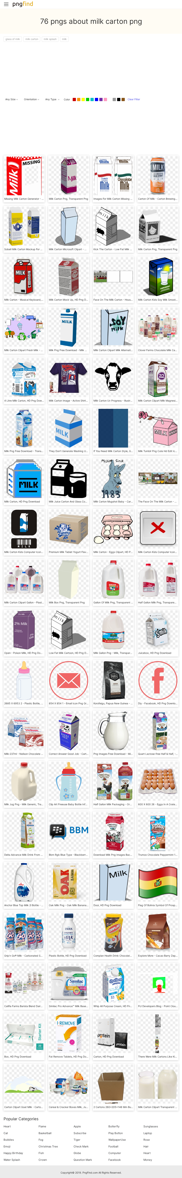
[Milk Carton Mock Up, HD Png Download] (69, 276)
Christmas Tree (48, 1146)
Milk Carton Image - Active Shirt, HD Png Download (78, 400)
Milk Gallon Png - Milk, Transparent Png (116, 652)
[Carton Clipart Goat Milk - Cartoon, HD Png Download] (24, 1083)
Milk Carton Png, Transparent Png (68, 198)
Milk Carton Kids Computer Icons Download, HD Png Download (40, 551)
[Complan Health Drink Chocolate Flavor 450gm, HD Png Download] (113, 932)
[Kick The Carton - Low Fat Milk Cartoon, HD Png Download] (113, 226)
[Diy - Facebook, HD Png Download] (158, 680)
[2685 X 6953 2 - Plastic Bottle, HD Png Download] (24, 680)
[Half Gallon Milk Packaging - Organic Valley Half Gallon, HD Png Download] (113, 781)
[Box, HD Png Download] (24, 1033)
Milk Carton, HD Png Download (22, 501)
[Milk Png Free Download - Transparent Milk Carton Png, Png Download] (24, 427)
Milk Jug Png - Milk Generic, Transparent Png (30, 804)
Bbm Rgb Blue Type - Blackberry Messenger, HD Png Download (86, 854)
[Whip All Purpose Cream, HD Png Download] (113, 983)
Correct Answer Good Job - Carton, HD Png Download (80, 753)
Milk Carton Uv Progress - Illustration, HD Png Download (126, 400)
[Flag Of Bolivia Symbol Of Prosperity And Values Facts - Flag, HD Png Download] (158, 882)
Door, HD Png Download (107, 905)
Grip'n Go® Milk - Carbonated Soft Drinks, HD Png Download (39, 955)
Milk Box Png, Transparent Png (67, 602)
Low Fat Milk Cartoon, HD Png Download (72, 652)
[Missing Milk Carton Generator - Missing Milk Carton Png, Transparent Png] (24, 175)
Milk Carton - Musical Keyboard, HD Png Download (33, 299)
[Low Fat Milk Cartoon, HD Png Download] (69, 629)
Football (113, 1146)
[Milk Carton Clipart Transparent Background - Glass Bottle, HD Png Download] (158, 1083)
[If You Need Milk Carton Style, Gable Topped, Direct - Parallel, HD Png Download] (113, 427)
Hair (146, 1146)
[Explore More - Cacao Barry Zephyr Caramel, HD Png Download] (158, 932)
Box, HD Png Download (17, 1056)
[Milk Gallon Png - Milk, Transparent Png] (113, 629)
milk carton (31, 39)
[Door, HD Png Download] (113, 882)
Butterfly (113, 1126)
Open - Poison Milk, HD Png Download (26, 652)
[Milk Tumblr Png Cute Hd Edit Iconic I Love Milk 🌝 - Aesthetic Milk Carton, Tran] (158, 427)
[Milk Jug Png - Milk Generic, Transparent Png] (24, 781)
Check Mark (81, 1146)
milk (64, 39)
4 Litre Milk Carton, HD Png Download (26, 400)
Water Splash (12, 1159)
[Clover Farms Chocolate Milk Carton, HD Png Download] (158, 327)
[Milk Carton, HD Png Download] (24, 478)
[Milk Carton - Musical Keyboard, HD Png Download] (24, 276)
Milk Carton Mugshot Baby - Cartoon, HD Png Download (126, 501)
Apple (77, 1126)
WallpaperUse (117, 1139)
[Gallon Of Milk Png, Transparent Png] (113, 579)
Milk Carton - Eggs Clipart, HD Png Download (119, 551)
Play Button (115, 1133)
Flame (42, 1126)
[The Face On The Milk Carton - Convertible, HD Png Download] (158, 478)
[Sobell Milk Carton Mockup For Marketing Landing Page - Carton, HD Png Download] (24, 226)
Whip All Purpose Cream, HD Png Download (118, 1006)
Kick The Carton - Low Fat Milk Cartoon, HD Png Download (127, 249)
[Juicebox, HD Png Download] (158, 629)
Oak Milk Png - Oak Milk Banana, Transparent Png (78, 905)
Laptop (147, 1133)
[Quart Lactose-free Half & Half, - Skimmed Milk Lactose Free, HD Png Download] (158, 730)
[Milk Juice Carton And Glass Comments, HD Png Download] (69, 478)
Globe (77, 1153)
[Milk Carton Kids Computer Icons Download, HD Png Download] (24, 528)
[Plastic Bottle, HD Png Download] (69, 932)
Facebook (114, 1159)
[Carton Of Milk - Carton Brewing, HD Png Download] (158, 175)
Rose (146, 1139)
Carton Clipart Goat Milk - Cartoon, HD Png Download (35, 1107)
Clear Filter (134, 99)
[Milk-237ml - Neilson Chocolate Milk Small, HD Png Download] (24, 730)
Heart (7, 1126)
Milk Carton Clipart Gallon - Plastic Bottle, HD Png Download (39, 602)
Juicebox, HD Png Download (154, 652)
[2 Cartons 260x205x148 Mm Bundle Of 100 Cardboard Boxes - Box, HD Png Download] (113, 1083)
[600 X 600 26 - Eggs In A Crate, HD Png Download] (158, 781)
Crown (43, 1159)
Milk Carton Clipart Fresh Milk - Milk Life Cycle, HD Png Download (42, 350)
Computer (114, 1153)
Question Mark (83, 1159)
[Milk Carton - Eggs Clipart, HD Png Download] (113, 528)
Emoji (7, 1146)
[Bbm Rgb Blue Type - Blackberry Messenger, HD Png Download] (69, 831)
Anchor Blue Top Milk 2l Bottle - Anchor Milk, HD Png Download (40, 905)
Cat (6, 1133)
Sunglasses (150, 1126)
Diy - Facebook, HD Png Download (158, 703)
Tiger (77, 1139)
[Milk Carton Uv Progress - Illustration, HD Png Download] (113, 377)
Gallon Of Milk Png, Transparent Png (114, 602)
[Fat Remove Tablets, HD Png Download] (69, 1033)
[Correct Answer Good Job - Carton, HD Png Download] (69, 730)
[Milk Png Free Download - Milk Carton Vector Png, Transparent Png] (69, 327)
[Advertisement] (91, 68)
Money (147, 1159)
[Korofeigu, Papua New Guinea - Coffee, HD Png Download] (113, 680)
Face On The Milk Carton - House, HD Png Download (124, 299)
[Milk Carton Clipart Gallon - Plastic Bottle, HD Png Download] (24, 579)
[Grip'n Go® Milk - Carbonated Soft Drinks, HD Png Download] (24, 932)
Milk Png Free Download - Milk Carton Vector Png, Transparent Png (88, 350)
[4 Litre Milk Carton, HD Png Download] (24, 377)
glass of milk (13, 39)
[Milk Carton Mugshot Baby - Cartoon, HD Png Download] (113, 478)
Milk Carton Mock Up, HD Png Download (72, 299)
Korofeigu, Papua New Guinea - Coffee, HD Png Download (127, 703)
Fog (41, 1139)
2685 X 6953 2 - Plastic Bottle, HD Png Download (33, 703)
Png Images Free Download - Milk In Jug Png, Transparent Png (130, 753)
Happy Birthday (13, 1153)
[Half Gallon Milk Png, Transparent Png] (158, 579)
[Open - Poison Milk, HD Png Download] (24, 629)
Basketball (45, 1133)
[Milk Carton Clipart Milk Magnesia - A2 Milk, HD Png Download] (158, 377)
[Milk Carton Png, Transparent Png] (69, 175)
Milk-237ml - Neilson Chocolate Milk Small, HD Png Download (39, 753)
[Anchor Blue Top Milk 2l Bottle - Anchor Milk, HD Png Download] (24, 882)
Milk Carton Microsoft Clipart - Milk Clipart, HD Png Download (84, 249)
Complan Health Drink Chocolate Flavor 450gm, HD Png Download (132, 955)
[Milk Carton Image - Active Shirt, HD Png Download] (69, 377)
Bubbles (9, 1139)
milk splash (50, 39)
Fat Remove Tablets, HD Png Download (72, 1056)
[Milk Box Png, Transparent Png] (69, 579)
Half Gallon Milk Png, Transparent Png (160, 602)
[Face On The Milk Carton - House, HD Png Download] (113, 276)
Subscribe (80, 1133)
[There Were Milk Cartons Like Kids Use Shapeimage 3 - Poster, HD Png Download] (158, 1033)
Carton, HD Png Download (108, 1056)
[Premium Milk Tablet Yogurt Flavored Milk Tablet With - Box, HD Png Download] (69, 528)
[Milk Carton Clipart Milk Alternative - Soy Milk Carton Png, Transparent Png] (113, 327)
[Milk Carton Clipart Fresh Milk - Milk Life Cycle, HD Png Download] (24, 327)
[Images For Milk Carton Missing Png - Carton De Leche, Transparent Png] (113, 175)
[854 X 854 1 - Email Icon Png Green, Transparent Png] (69, 680)
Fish (41, 1153)
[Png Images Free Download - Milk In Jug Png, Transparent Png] (113, 730)
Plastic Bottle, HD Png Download (68, 955)
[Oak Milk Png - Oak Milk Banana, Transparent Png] (69, 882)
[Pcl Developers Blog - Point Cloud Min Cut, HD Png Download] (158, 983)
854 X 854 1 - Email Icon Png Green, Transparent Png (80, 703)
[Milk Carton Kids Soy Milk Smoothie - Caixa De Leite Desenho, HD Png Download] (158, 276)
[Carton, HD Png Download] (113, 1033)
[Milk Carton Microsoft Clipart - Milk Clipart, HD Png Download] (69, 226)
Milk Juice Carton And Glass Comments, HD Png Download (83, 501)
